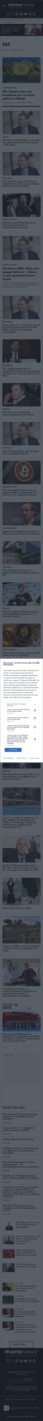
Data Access (21, 758)
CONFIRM (13, 750)
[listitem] (21, 704)
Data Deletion (8, 758)
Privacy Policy (34, 758)
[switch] (34, 710)
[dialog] (21, 711)
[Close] (38, 663)
